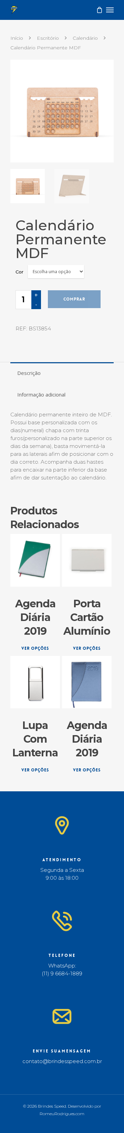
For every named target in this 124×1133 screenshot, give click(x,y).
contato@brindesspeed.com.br (62, 1061)
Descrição (29, 372)
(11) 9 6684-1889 (62, 973)
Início (16, 38)
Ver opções (35, 648)
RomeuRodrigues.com (62, 1113)
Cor (19, 272)
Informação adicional (41, 394)
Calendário (85, 38)
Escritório (48, 38)
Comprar (74, 299)
